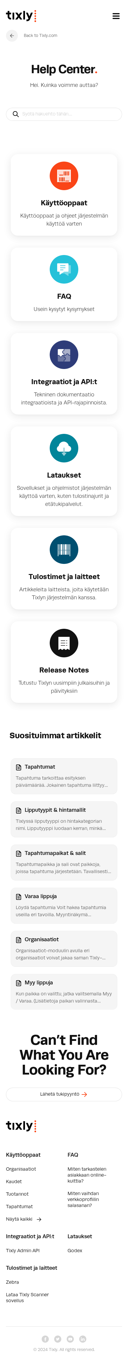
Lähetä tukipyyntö (60, 1094)
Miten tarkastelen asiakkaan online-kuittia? (87, 1175)
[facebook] (45, 1339)
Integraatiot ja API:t (30, 1236)
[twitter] (57, 1339)
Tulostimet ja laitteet (31, 1268)
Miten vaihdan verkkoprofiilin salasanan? (83, 1199)
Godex (75, 1251)
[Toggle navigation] (116, 16)
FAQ (73, 1155)
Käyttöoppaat (23, 1155)
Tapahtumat (19, 1207)
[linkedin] (82, 1339)
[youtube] (70, 1339)
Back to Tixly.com (40, 36)
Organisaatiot (21, 1169)
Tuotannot (17, 1194)
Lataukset (80, 1236)
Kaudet (14, 1182)
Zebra (12, 1282)
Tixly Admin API (23, 1251)
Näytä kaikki (20, 1219)
